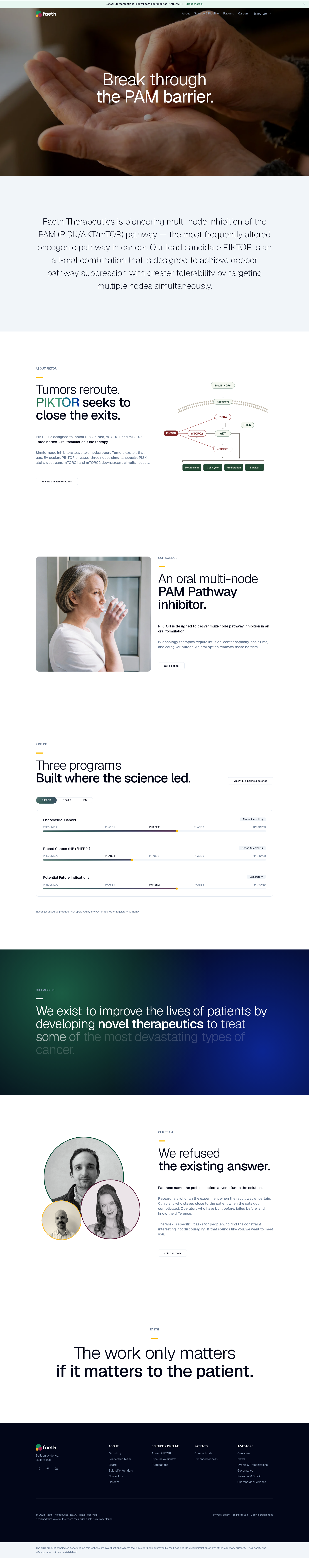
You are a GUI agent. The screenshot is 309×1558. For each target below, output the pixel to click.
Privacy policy (221, 1514)
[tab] (46, 800)
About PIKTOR (161, 1453)
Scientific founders (121, 1470)
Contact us (116, 1476)
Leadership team (120, 1459)
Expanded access (206, 1459)
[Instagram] (48, 1468)
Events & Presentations (252, 1465)
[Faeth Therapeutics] (46, 14)
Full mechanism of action (57, 481)
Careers (243, 13)
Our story (115, 1453)
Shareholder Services (251, 1482)
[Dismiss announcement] (303, 3)
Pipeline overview (164, 1459)
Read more (193, 4)
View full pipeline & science (250, 780)
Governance (245, 1470)
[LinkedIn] (56, 1468)
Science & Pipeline (206, 13)
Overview (243, 1453)
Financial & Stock (249, 1476)
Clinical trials (203, 1453)
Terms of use (240, 1514)
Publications (160, 1465)
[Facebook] (39, 1468)
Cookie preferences (262, 1514)
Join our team (172, 1253)
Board (113, 1465)
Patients (228, 13)
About (186, 13)
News (241, 1459)
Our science (171, 665)
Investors (260, 14)
